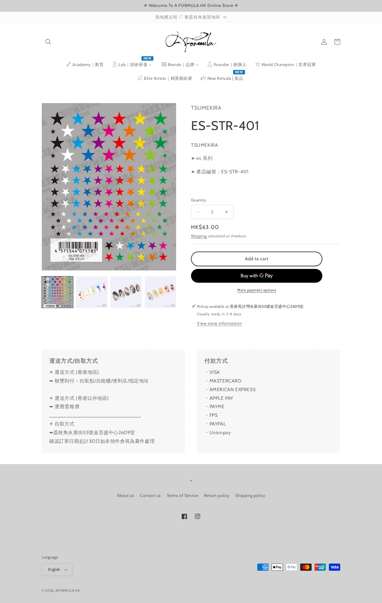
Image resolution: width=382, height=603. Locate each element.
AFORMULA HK (68, 590)
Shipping (199, 236)
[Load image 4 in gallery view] (160, 292)
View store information (219, 323)
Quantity (198, 200)
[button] (48, 41)
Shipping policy (250, 495)
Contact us (150, 495)
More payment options (256, 290)
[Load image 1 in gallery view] (57, 292)
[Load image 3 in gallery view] (126, 292)
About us (125, 495)
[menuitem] (85, 64)
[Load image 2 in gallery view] (91, 292)
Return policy (216, 495)
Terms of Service (182, 495)
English (54, 569)
